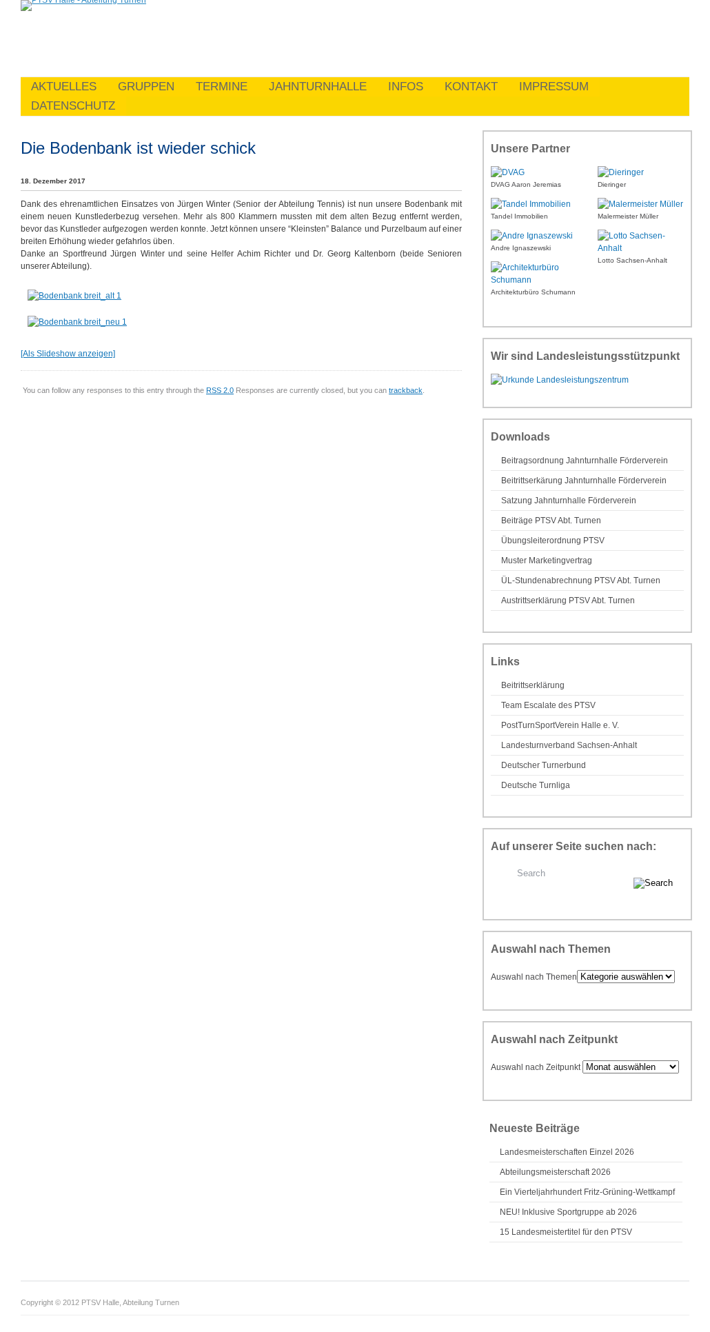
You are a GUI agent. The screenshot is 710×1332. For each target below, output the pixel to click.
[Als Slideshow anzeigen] (68, 354)
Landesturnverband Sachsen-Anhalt (569, 745)
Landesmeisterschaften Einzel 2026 (567, 1152)
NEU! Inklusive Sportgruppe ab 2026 (568, 1212)
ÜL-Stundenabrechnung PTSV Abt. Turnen (580, 580)
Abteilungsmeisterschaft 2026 (555, 1172)
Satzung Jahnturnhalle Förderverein (568, 500)
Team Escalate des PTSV (548, 705)
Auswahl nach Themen (534, 977)
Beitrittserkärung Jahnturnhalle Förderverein (584, 480)
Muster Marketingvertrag (546, 560)
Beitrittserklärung (533, 685)
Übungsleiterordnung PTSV (553, 540)
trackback (406, 390)
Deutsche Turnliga (535, 785)
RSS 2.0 (220, 390)
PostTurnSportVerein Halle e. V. (560, 725)
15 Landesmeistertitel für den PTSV (566, 1232)
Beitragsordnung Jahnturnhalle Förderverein (584, 460)
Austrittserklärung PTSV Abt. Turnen (568, 600)
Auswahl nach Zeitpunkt (535, 1067)
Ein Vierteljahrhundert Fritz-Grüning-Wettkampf (587, 1192)
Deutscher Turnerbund (543, 765)
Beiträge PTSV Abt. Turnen (551, 520)
